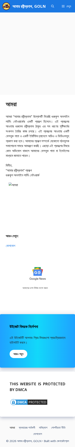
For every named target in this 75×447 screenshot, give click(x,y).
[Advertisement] (37, 51)
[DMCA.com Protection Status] (29, 405)
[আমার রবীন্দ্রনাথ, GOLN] (6, 6)
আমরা (12, 427)
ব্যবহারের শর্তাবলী (27, 427)
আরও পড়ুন (18, 354)
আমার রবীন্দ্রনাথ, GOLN (29, 6)
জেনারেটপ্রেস (63, 441)
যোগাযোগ (10, 245)
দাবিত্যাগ (43, 427)
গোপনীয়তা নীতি (58, 427)
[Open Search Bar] (52, 6)
